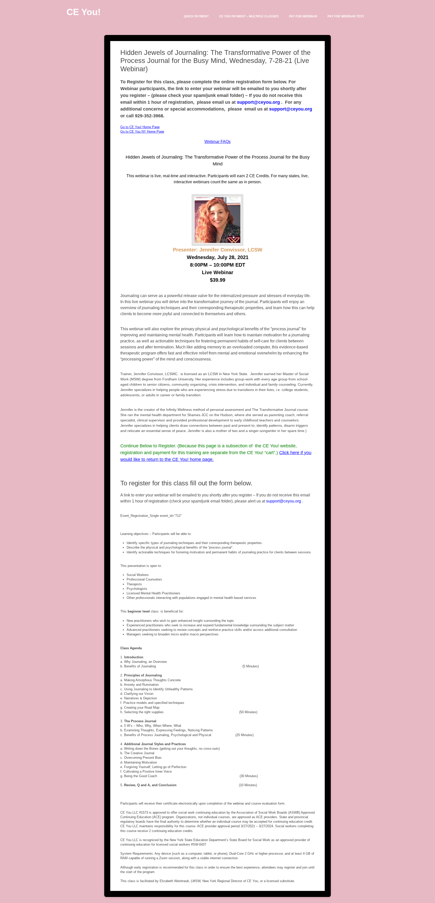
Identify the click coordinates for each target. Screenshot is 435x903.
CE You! (83, 12)
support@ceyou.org (258, 102)
